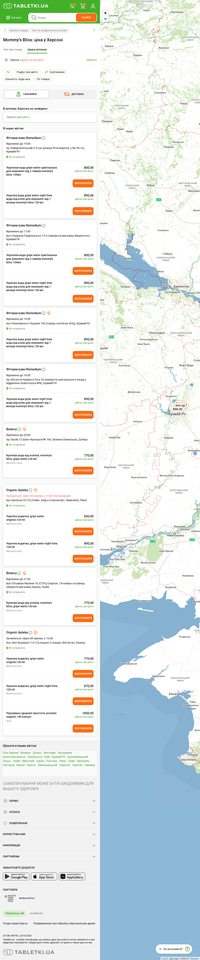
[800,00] (178, 413)
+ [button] (105, 13)
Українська (12, 913)
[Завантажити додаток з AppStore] (44, 876)
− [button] (105, 18)
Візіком (194, 958)
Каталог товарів (18, 30)
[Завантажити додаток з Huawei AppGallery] (72, 876)
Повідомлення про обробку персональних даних (64, 923)
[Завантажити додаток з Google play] (16, 876)
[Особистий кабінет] (93, 6)
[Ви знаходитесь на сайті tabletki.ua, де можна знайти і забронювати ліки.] (26, 6)
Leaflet (165, 958)
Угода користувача (15, 923)
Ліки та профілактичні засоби (49, 30)
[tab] (37, 49)
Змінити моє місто (18, 117)
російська (36, 913)
